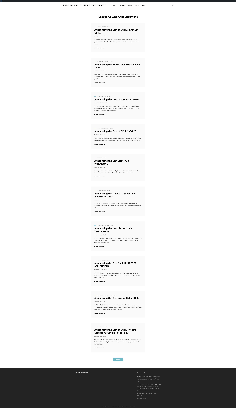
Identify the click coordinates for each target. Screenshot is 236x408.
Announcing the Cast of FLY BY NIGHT (115, 131)
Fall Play (108, 26)
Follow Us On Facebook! (81, 372)
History (122, 5)
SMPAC (143, 5)
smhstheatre (96, 36)
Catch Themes (132, 405)
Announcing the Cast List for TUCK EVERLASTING (113, 230)
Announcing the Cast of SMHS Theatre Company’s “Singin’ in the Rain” (115, 331)
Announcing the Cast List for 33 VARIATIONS (111, 162)
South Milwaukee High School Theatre (84, 5)
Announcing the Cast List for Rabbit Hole (116, 297)
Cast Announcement (101, 26)
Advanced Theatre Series (102, 295)
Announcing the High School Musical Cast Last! (117, 66)
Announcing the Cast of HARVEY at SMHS (116, 99)
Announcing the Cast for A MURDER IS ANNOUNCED (115, 265)
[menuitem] (1, 1)
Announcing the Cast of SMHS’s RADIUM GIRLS (116, 31)
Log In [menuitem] (4, 0)
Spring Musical (110, 61)
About (114, 5)
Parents (137, 5)
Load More (118, 359)
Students (130, 5)
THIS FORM (158, 385)
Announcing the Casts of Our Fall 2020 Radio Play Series (115, 195)
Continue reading (99, 48)
